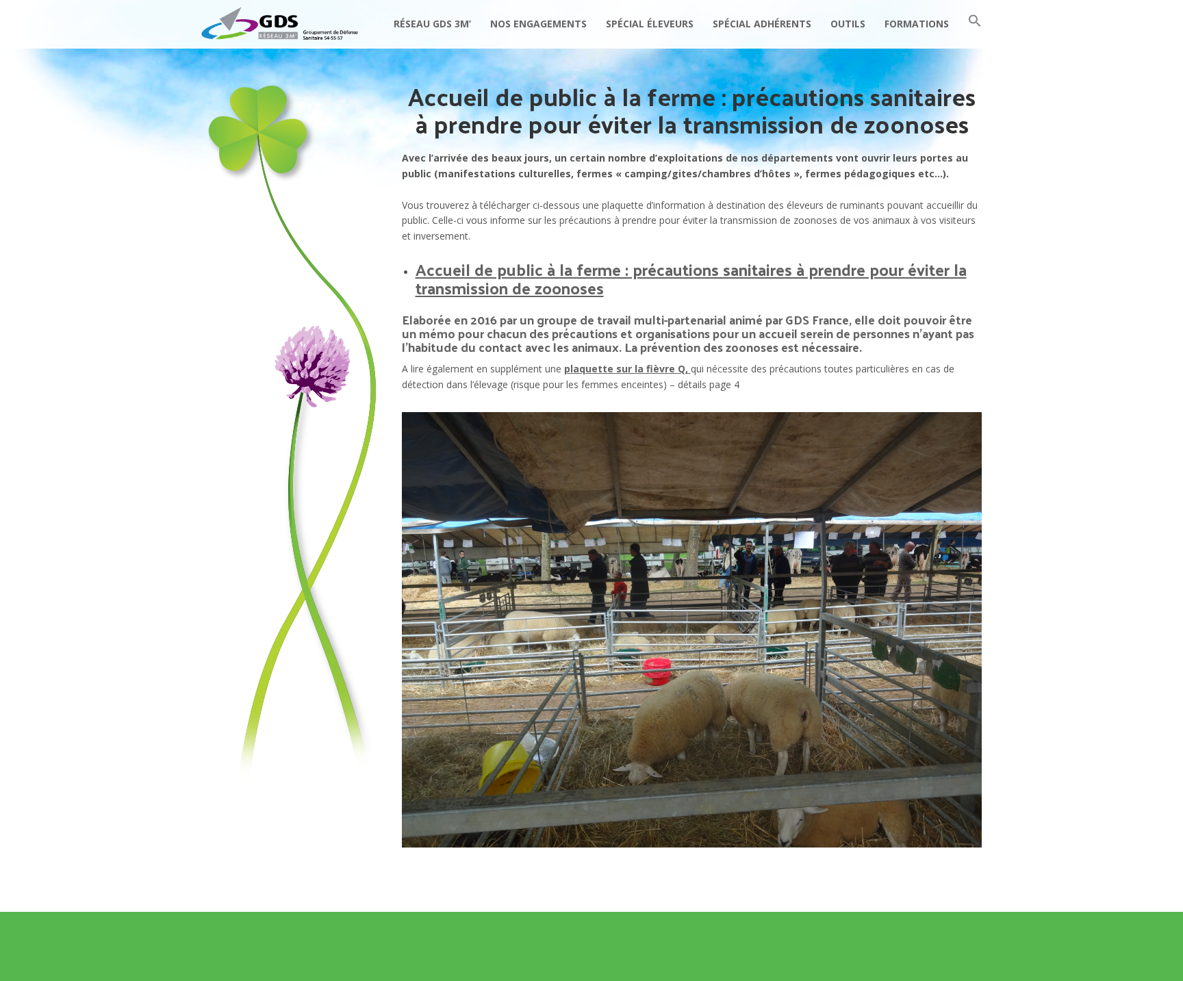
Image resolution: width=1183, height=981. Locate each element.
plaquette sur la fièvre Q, (627, 368)
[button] (975, 24)
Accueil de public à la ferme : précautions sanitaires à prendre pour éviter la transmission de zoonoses (691, 278)
